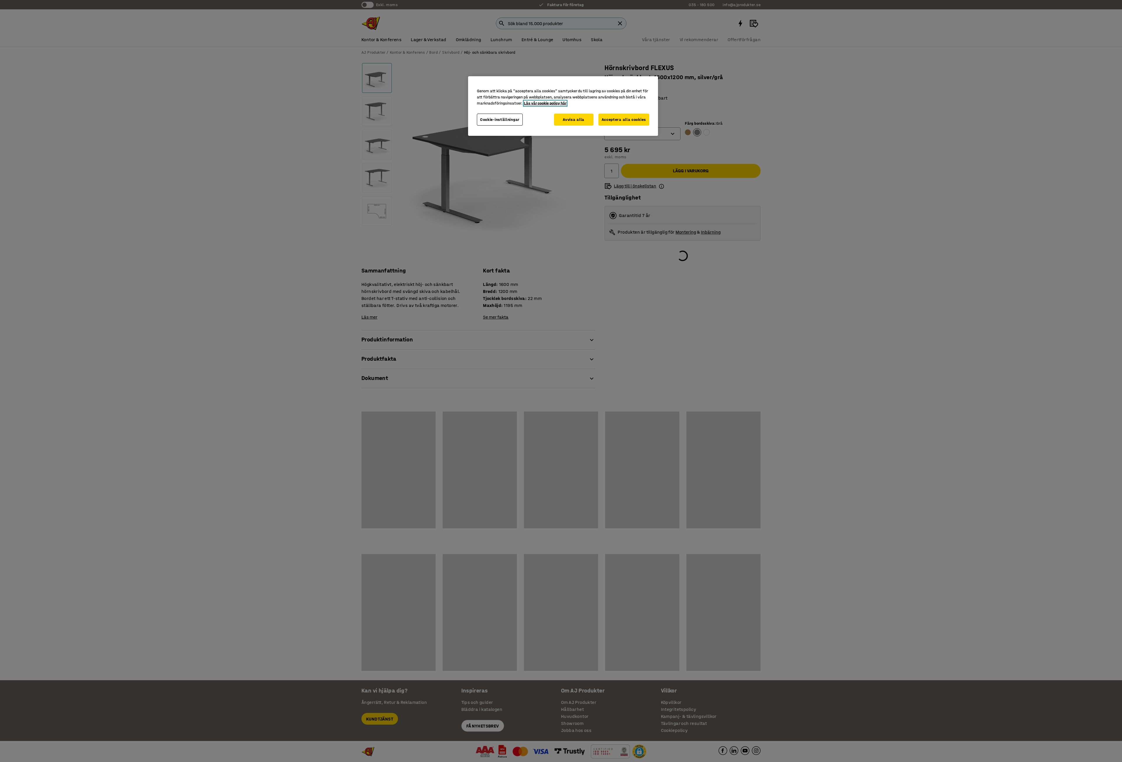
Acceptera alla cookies (624, 119)
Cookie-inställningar (500, 119)
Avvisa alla (573, 119)
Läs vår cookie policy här (545, 103)
